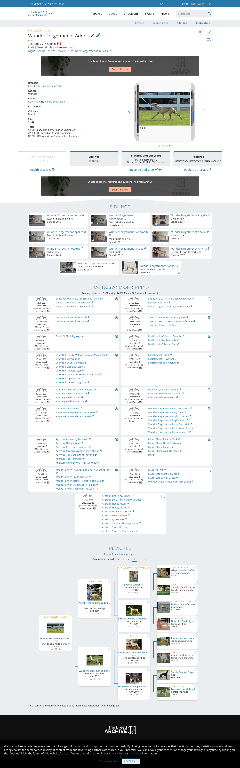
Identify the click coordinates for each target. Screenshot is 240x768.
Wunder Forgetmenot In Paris (89, 51)
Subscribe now (120, 69)
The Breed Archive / (40, 3)
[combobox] (193, 13)
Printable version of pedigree (120, 554)
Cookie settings (109, 761)
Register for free (201, 3)
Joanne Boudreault (52, 85)
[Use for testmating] (200, 32)
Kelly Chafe (34, 85)
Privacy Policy (117, 753)
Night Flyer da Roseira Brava (45, 51)
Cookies (136, 753)
